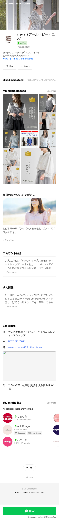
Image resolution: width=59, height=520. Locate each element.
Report (18, 492)
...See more (8, 240)
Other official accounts (33, 492)
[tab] (13, 80)
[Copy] (10, 388)
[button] (25, 66)
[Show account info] (22, 43)
